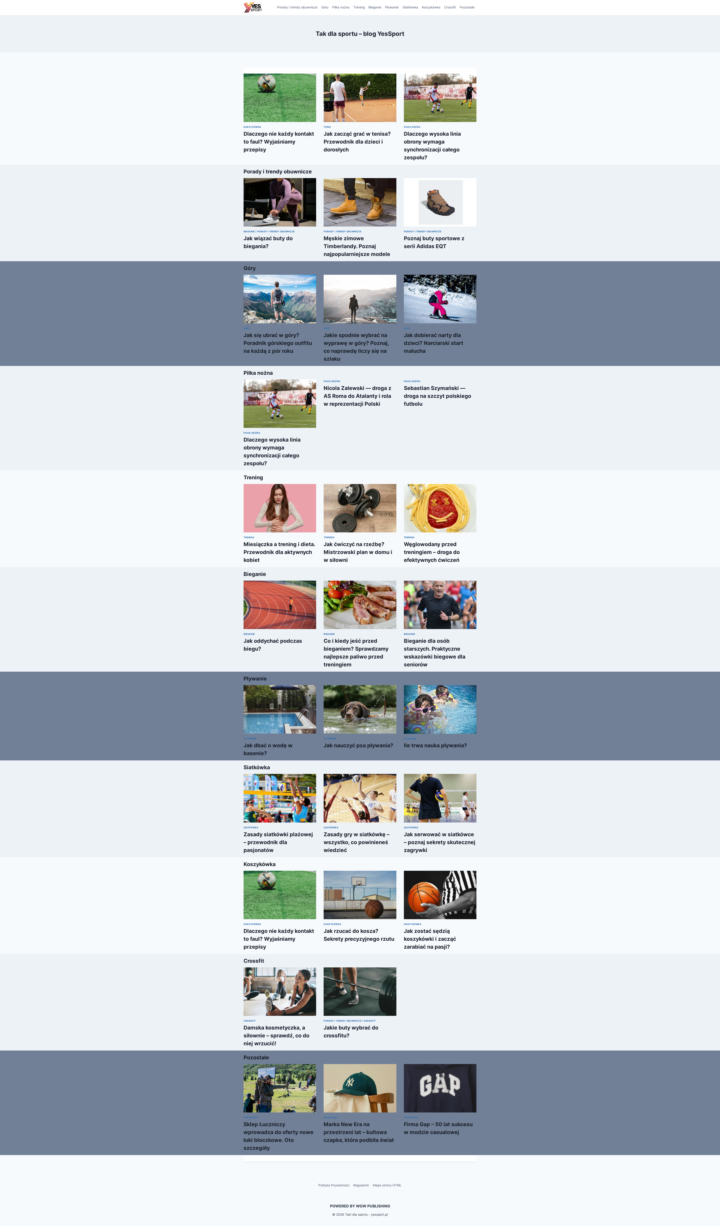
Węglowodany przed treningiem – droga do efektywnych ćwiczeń (432, 552)
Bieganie (374, 7)
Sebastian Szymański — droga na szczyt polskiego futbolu (437, 396)
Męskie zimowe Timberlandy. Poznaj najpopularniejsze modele (357, 246)
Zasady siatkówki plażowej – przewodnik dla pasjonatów (278, 842)
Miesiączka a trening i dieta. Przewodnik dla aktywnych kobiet (279, 552)
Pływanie (392, 7)
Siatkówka (410, 7)
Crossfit (450, 7)
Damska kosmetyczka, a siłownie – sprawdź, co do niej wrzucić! (276, 1035)
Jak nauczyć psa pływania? (358, 745)
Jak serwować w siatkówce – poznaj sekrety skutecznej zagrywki (439, 842)
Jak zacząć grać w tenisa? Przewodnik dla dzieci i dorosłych (357, 142)
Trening (359, 7)
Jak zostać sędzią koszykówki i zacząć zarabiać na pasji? (430, 939)
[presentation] (280, 98)
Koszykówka (431, 7)
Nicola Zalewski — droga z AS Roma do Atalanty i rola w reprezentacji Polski (357, 396)
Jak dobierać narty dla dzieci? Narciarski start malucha (433, 343)
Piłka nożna (341, 7)
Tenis (327, 127)
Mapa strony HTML (387, 1185)
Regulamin (361, 1185)
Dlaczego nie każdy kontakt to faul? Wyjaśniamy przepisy (279, 142)
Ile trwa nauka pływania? (435, 745)
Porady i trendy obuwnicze (297, 7)
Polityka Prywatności (334, 1185)
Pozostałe (467, 7)
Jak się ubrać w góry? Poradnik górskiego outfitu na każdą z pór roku (278, 343)
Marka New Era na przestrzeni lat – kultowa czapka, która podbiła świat (359, 1132)
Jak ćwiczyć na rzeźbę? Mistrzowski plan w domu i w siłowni (358, 552)
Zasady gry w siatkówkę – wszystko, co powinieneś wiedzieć (356, 842)
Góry (324, 7)
